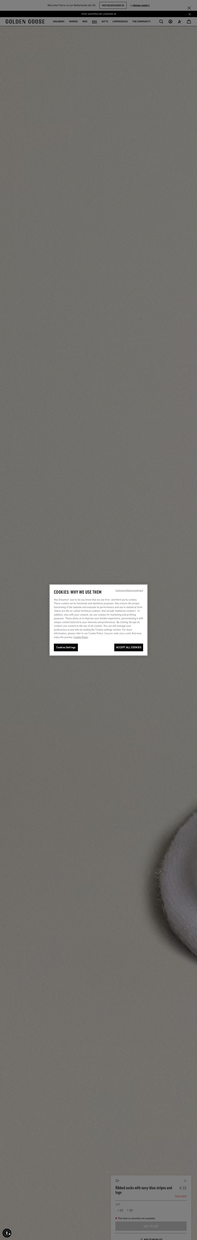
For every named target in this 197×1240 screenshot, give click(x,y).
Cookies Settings (65, 647)
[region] (98, 620)
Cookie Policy (80, 637)
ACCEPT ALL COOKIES (128, 647)
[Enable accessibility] (7, 1233)
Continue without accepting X (129, 590)
